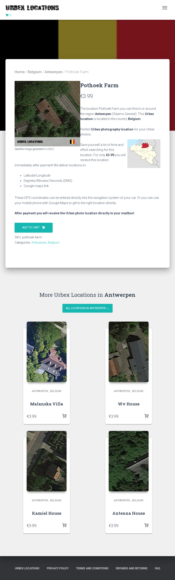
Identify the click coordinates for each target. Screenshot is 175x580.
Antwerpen (53, 72)
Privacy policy (58, 568)
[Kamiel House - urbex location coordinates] (47, 461)
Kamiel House (46, 513)
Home (20, 72)
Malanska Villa (46, 404)
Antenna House (128, 513)
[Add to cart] (64, 416)
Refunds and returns (131, 568)
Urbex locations (27, 568)
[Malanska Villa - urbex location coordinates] (47, 352)
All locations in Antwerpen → (87, 308)
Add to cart (31, 227)
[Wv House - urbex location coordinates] (129, 352)
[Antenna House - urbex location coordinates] (129, 461)
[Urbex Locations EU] (33, 8)
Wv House (128, 404)
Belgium (34, 72)
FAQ (157, 568)
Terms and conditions (92, 568)
